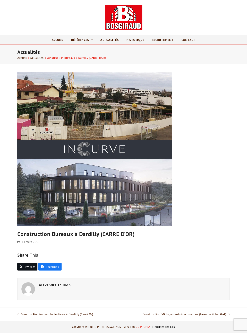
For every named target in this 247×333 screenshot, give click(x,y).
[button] (27, 267)
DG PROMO (143, 327)
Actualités (37, 58)
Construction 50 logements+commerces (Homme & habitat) (184, 314)
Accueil (22, 58)
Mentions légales (163, 327)
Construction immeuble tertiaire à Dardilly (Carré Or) (55, 314)
